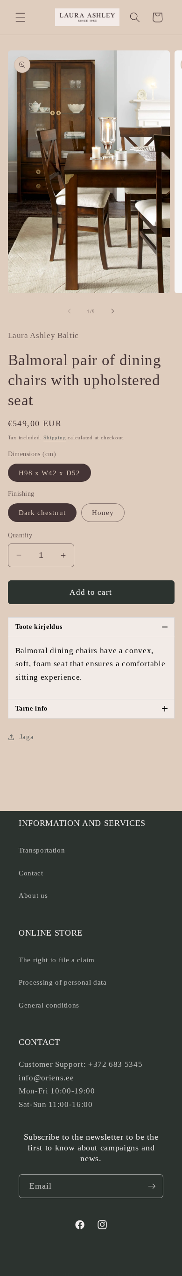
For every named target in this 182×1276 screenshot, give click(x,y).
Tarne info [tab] (91, 708)
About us (33, 895)
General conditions (49, 1005)
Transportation (42, 850)
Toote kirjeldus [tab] (91, 626)
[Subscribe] (151, 1186)
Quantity (20, 535)
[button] (20, 17)
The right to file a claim (57, 960)
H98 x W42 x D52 (50, 473)
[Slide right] (112, 311)
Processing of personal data (63, 982)
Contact (31, 873)
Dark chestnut (42, 512)
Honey (103, 512)
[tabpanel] (91, 668)
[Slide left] (69, 311)
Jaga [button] (27, 736)
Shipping (54, 437)
